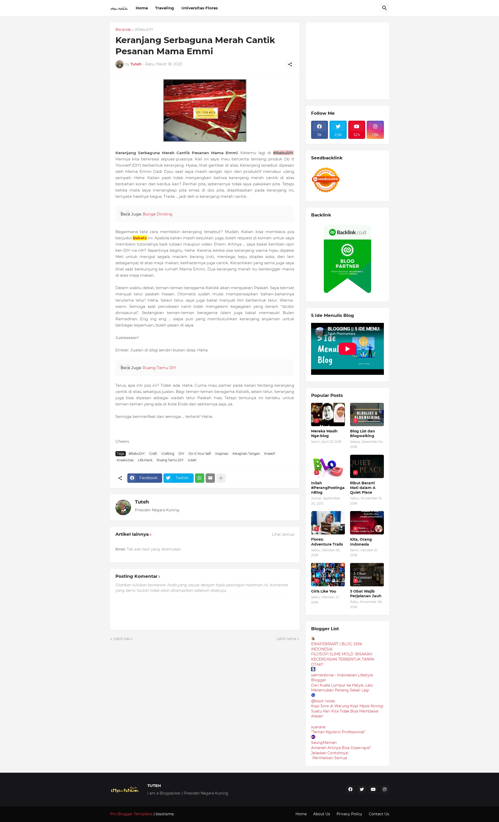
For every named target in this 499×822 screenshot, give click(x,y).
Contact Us (379, 814)
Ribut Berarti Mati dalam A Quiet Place (363, 488)
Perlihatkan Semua (329, 758)
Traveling (164, 7)
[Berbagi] (290, 64)
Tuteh (142, 502)
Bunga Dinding (157, 214)
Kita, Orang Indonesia (361, 541)
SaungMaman (324, 742)
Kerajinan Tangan (246, 454)
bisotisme (164, 814)
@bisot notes (323, 701)
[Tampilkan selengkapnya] (221, 478)
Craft (153, 454)
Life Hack (145, 460)
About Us (321, 814)
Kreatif (269, 454)
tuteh (192, 460)
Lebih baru (123, 638)
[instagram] (384, 789)
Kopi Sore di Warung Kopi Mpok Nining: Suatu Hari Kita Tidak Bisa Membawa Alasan (347, 711)
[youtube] (373, 789)
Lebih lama (286, 638)
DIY (181, 454)
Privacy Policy (349, 814)
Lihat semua (283, 534)
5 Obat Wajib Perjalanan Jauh (366, 593)
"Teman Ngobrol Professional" (338, 732)
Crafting (167, 454)
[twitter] (361, 789)
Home (142, 7)
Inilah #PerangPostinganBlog (328, 488)
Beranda (123, 30)
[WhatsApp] (199, 478)
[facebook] (350, 789)
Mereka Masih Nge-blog (324, 433)
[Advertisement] (350, 60)
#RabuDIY (144, 30)
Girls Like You (323, 591)
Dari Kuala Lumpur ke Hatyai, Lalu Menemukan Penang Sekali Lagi (342, 688)
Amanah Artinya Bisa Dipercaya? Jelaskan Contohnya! (341, 750)
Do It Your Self (200, 454)
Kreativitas (125, 460)
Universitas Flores (199, 7)
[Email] (210, 478)
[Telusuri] (384, 8)
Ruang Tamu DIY (159, 367)
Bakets (140, 237)
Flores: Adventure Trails (327, 541)
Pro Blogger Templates (131, 814)
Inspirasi (221, 454)
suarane (318, 727)
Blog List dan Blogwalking (362, 433)
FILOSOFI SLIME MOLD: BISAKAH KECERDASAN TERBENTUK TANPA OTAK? (342, 659)
